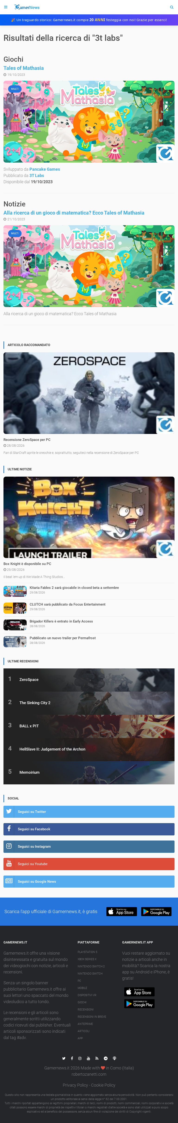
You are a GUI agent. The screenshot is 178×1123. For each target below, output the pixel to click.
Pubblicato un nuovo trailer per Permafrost (63, 638)
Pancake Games (44, 169)
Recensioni (86, 1009)
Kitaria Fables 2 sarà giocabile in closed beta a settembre (74, 588)
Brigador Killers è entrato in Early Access (61, 621)
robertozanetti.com (89, 1074)
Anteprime (85, 1024)
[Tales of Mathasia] (89, 122)
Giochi (82, 1002)
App (80, 1038)
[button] (121, 912)
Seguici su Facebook (34, 829)
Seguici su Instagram (34, 846)
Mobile (82, 988)
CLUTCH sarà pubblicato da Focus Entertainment (67, 604)
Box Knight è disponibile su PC (27, 564)
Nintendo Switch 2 (91, 966)
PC (79, 980)
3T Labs (36, 175)
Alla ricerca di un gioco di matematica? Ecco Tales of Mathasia (73, 213)
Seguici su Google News (37, 881)
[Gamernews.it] (26, 7)
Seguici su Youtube (33, 864)
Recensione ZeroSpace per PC (27, 440)
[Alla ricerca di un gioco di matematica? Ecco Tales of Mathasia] (89, 266)
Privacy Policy (75, 1085)
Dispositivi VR (87, 995)
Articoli (83, 1031)
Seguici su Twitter (32, 812)
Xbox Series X (87, 959)
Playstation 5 (87, 952)
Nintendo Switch (90, 973)
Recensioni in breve (92, 1016)
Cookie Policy (103, 1085)
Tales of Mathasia (23, 68)
